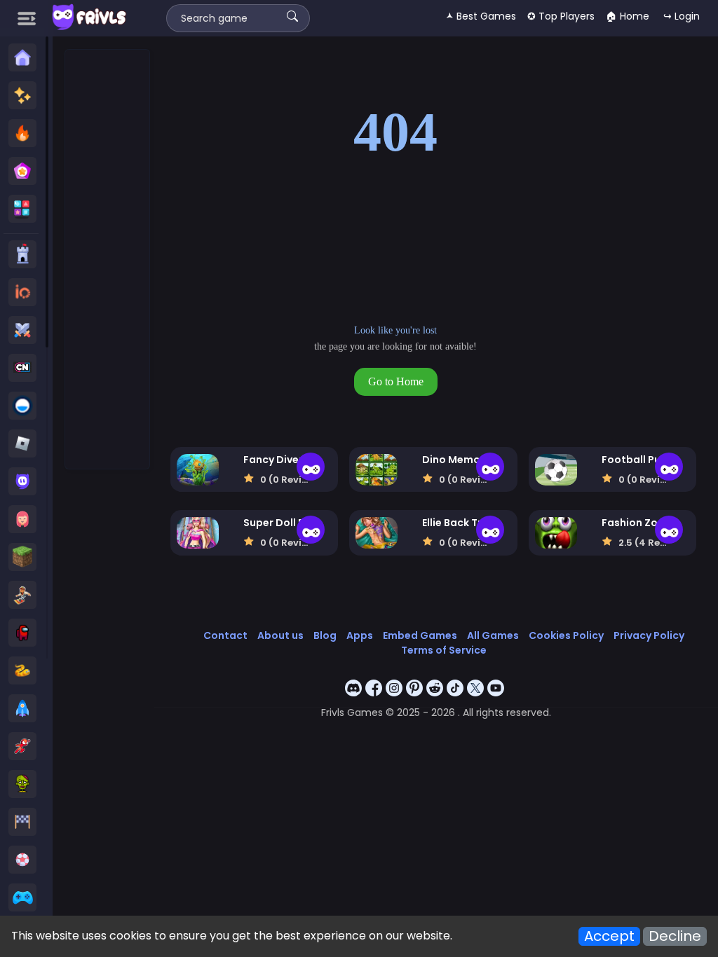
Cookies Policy (566, 635)
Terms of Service (444, 650)
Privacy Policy (649, 635)
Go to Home (396, 381)
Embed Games (420, 635)
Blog (325, 635)
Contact (225, 635)
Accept (609, 936)
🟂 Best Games (481, 16)
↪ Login (681, 16)
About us (280, 635)
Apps (359, 635)
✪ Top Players (561, 16)
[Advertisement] (108, 260)
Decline (675, 936)
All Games (493, 635)
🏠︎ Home (627, 16)
